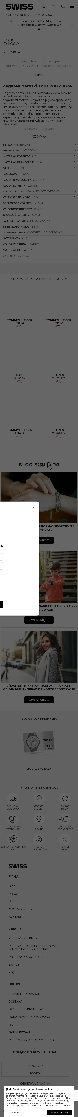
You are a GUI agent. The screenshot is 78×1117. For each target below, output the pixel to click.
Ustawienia (13, 1112)
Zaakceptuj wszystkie (59, 1112)
